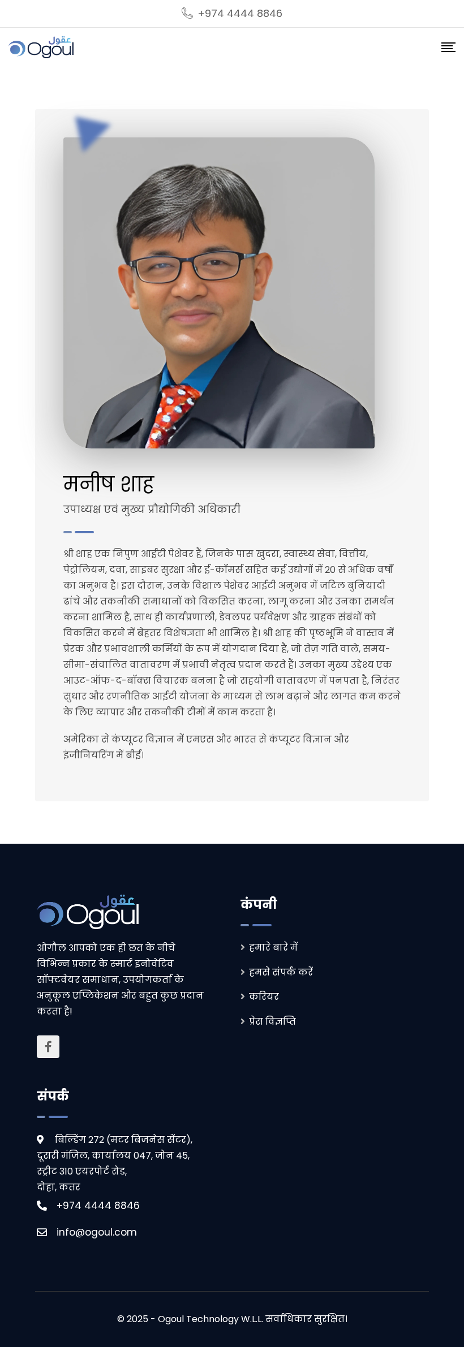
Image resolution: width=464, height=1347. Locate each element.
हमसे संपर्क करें (281, 972)
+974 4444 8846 (239, 13)
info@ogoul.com (97, 1232)
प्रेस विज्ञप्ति (272, 1021)
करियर (264, 996)
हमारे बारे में (273, 947)
